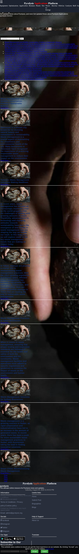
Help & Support (38, 516)
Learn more (50, 549)
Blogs (34, 507)
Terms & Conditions (8, 502)
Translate (35, 535)
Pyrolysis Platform (41, 3)
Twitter (4, 528)
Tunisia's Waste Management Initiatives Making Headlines (26, 51)
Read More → (6, 108)
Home (34, 496)
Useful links (36, 493)
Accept (35, 551)
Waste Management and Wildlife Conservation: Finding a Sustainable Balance (33, 42)
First (5, 475)
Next (6, 479)
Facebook (5, 520)
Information (5, 493)
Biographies (36, 504)
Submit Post (36, 500)
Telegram (5, 531)
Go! (22, 38)
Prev (6, 477)
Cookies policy (11, 506)
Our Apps (4, 535)
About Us (35, 520)
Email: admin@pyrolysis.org (11, 513)
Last (5, 481)
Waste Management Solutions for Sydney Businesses (24, 79)
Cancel (44, 551)
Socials (3, 516)
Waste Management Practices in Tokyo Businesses (23, 70)
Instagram (6, 524)
